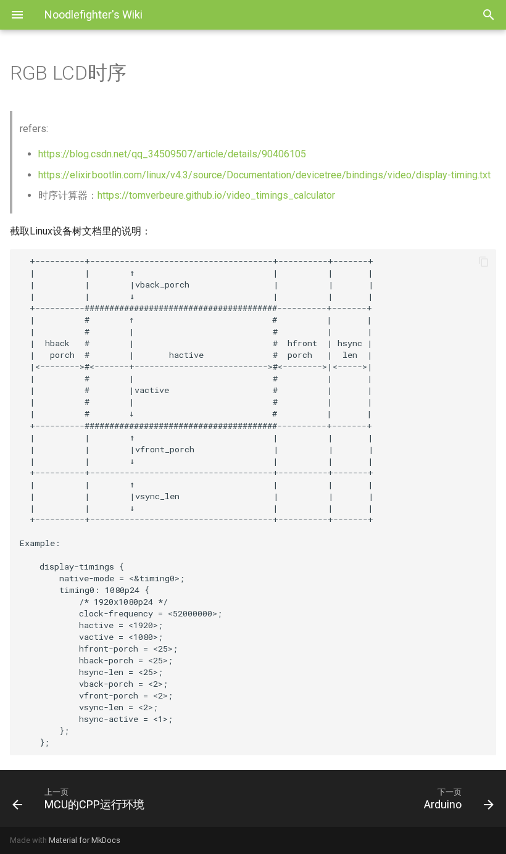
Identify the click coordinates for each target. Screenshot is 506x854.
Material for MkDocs (84, 840)
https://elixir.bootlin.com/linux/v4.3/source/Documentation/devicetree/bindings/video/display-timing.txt (264, 175)
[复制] (483, 261)
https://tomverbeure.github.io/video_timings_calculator (216, 195)
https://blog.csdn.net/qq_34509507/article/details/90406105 (172, 154)
